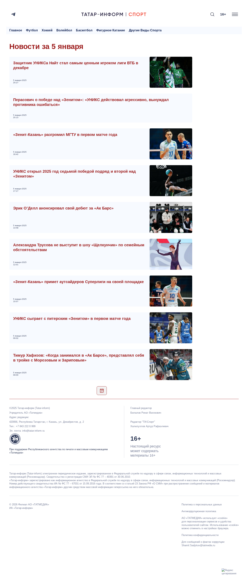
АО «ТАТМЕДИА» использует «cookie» (204, 518)
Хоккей (47, 30)
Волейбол (64, 30)
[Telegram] (13, 14)
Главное (15, 30)
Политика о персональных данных (202, 504)
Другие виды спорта (145, 30)
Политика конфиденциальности (200, 535)
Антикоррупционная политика (199, 511)
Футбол (32, 30)
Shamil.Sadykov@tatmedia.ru (198, 545)
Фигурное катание (110, 30)
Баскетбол (84, 30)
